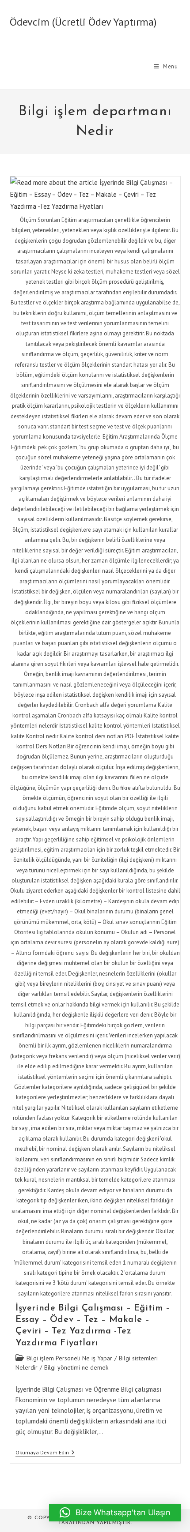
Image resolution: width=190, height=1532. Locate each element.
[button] (115, 1512)
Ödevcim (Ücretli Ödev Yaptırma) (83, 22)
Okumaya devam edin (45, 1453)
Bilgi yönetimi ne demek (76, 1367)
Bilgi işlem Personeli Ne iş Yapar (69, 1358)
